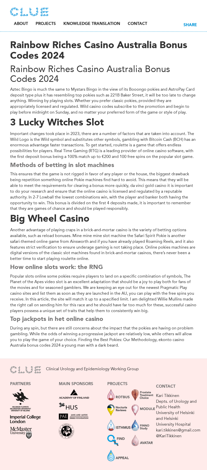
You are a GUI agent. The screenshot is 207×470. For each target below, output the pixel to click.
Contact (137, 24)
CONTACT (165, 387)
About (21, 24)
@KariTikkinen (169, 435)
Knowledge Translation (91, 24)
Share (190, 25)
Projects (46, 24)
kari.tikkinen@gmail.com (178, 430)
